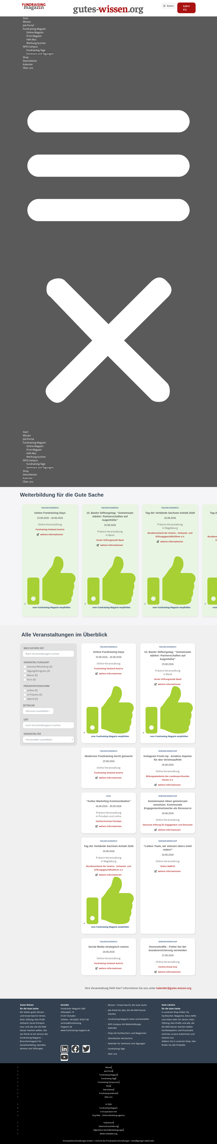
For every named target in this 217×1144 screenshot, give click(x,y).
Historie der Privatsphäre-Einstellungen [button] (112, 1140)
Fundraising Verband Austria (50, 529)
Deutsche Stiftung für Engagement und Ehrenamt (168, 824)
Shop (26, 57)
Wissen (27, 21)
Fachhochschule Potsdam (108, 821)
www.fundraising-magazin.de (75, 1030)
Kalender (28, 64)
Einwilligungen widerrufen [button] (143, 1140)
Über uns (28, 68)
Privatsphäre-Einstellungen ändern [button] (78, 1140)
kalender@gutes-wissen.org (173, 988)
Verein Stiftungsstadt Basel (110, 540)
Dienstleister (30, 60)
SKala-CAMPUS (167, 866)
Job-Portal (28, 25)
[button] (108, 251)
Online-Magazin (35, 32)
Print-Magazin (34, 36)
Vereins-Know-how (167, 966)
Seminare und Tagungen (39, 53)
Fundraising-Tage (35, 50)
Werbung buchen (36, 43)
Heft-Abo (31, 39)
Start (25, 18)
